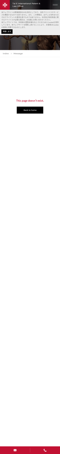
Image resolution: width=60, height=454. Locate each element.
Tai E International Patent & (26, 4)
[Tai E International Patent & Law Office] (5, 5)
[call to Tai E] (45, 450)
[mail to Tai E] (15, 450)
